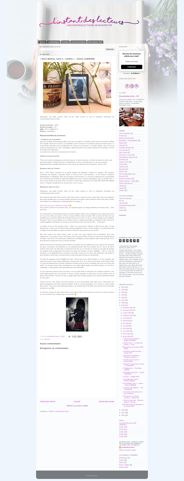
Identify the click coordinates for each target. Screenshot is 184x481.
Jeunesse (122, 166)
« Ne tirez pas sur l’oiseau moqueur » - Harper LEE (130, 397)
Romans (47, 339)
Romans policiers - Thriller (127, 181)
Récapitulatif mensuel (125, 205)
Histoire (121, 164)
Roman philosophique (125, 174)
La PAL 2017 (123, 429)
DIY (120, 201)
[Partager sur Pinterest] (81, 336)
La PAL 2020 (123, 436)
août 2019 (126, 318)
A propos (65, 42)
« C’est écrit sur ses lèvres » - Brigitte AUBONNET (131, 339)
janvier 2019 (127, 336)
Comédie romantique (125, 147)
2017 (123, 413)
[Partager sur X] (77, 336)
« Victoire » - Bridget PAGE (130, 376)
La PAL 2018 (123, 432)
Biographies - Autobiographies (128, 140)
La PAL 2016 (123, 427)
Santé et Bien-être (124, 183)
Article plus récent (47, 401)
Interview (122, 203)
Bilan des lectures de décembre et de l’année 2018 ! (133, 405)
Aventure (122, 136)
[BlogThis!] (75, 336)
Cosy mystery (123, 150)
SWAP (121, 208)
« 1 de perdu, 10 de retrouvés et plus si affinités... (132, 392)
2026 (123, 287)
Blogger (95, 475)
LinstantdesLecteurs (128, 447)
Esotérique (122, 159)
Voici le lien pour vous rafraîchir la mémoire (54, 205)
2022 (123, 297)
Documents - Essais (125, 155)
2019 (123, 305)
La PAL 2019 (123, 434)
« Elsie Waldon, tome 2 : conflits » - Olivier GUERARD (133, 384)
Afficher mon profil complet (127, 450)
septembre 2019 (128, 315)
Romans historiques (125, 178)
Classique (122, 145)
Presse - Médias (124, 465)
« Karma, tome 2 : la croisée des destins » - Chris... (132, 343)
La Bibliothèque (53, 42)
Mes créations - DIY (95, 42)
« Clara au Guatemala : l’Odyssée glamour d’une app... (132, 401)
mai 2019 (126, 326)
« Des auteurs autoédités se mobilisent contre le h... (131, 356)
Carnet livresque (124, 198)
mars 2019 (126, 331)
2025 (123, 290)
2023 (123, 295)
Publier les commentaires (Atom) (59, 411)
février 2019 (127, 334)
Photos (121, 462)
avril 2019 (126, 328)
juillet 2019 (126, 320)
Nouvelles (122, 169)
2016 (123, 415)
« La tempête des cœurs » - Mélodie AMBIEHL (131, 380)
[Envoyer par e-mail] (73, 336)
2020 (123, 303)
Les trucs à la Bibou (78, 42)
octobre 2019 (127, 313)
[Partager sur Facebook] (79, 336)
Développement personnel (127, 157)
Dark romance (123, 152)
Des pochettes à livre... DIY (129, 96)
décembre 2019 (128, 307)
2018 (123, 410)
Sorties (121, 210)
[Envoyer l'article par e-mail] (69, 336)
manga (121, 188)
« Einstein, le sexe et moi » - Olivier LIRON (131, 360)
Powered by (126, 73)
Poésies (121, 171)
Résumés (122, 467)
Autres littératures (124, 133)
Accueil (42, 42)
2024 (123, 292)
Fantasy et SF (123, 162)
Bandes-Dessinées (125, 138)
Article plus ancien (106, 401)
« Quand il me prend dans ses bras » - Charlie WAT (133, 364)
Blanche (121, 143)
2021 (123, 300)
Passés (121, 460)
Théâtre (121, 186)
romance (121, 190)
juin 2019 (126, 323)
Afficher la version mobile (77, 406)
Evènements (123, 458)
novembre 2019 (128, 310)
